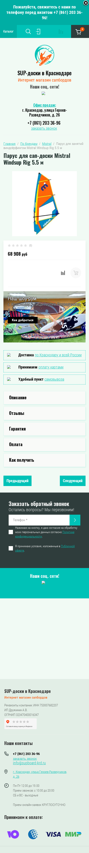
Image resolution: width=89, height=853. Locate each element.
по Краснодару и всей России (58, 355)
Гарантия (17, 428)
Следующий (73, 480)
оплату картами (51, 367)
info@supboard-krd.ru (29, 763)
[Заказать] (75, 520)
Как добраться (22, 320)
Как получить (21, 460)
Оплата (15, 444)
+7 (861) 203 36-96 (43, 123)
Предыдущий (17, 480)
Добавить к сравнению (62, 272)
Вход (38, 31)
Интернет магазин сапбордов (44, 80)
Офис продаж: (44, 105)
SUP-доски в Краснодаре (44, 73)
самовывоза (54, 379)
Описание (18, 397)
